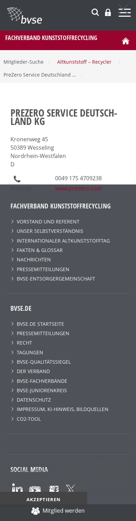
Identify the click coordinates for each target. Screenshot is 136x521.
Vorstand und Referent (48, 221)
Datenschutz (34, 399)
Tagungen (30, 352)
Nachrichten (34, 259)
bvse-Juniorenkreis (42, 390)
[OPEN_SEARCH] (95, 11)
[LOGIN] (108, 12)
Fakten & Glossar (40, 250)
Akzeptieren (44, 499)
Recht (24, 342)
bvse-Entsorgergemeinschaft (56, 278)
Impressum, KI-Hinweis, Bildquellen (62, 409)
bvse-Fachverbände (42, 381)
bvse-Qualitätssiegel (44, 361)
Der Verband (33, 371)
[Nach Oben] (124, 512)
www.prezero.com (78, 188)
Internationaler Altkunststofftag (63, 240)
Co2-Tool (29, 419)
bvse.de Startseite (40, 324)
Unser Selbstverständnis (50, 231)
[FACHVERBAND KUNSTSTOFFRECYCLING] (71, 15)
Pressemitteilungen (43, 269)
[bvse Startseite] (126, 40)
